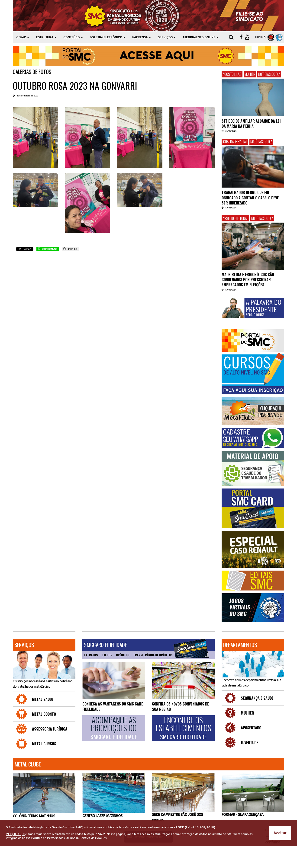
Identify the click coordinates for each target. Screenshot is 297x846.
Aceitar (280, 832)
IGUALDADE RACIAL (235, 141)
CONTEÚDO (72, 37)
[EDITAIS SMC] (253, 581)
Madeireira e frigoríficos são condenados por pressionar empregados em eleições (248, 280)
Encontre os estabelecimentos (183, 728)
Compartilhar (49, 249)
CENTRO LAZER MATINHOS (102, 815)
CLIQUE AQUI (15, 834)
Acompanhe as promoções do (113, 728)
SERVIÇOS (165, 37)
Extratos (91, 655)
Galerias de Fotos (32, 72)
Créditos (122, 655)
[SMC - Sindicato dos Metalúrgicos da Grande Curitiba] (133, 15)
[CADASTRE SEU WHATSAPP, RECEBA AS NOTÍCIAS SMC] (253, 437)
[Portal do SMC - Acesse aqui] (148, 56)
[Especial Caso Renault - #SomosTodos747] (253, 549)
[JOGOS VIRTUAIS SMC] (253, 607)
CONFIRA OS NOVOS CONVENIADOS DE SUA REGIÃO (180, 706)
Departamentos (240, 645)
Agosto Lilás (232, 74)
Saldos (107, 655)
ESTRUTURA (45, 37)
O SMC (21, 37)
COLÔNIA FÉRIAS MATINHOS (34, 816)
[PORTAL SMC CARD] (253, 508)
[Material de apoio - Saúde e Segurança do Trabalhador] (253, 468)
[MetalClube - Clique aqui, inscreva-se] (253, 411)
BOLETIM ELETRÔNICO (106, 37)
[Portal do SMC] (253, 340)
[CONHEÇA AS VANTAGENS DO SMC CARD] (113, 680)
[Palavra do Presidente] (253, 308)
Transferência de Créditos (153, 655)
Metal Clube (27, 764)
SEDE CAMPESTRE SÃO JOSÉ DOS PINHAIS (177, 817)
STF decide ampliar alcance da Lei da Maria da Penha (251, 123)
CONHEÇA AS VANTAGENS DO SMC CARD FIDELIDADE (112, 706)
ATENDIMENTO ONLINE (199, 37)
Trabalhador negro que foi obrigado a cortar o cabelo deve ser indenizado (250, 198)
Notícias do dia (269, 74)
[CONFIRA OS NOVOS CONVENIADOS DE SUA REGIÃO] (183, 680)
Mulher (250, 74)
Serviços (24, 645)
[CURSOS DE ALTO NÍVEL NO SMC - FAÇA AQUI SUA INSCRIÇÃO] (253, 373)
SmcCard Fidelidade (105, 645)
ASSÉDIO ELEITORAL (235, 218)
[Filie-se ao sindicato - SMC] (250, 15)
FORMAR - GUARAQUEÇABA (242, 814)
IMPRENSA (140, 37)
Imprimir (72, 249)
